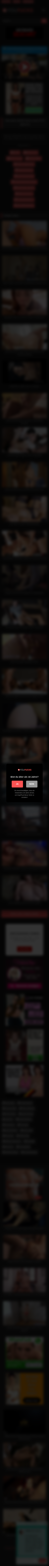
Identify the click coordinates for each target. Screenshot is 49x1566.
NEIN (31, 784)
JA (17, 784)
